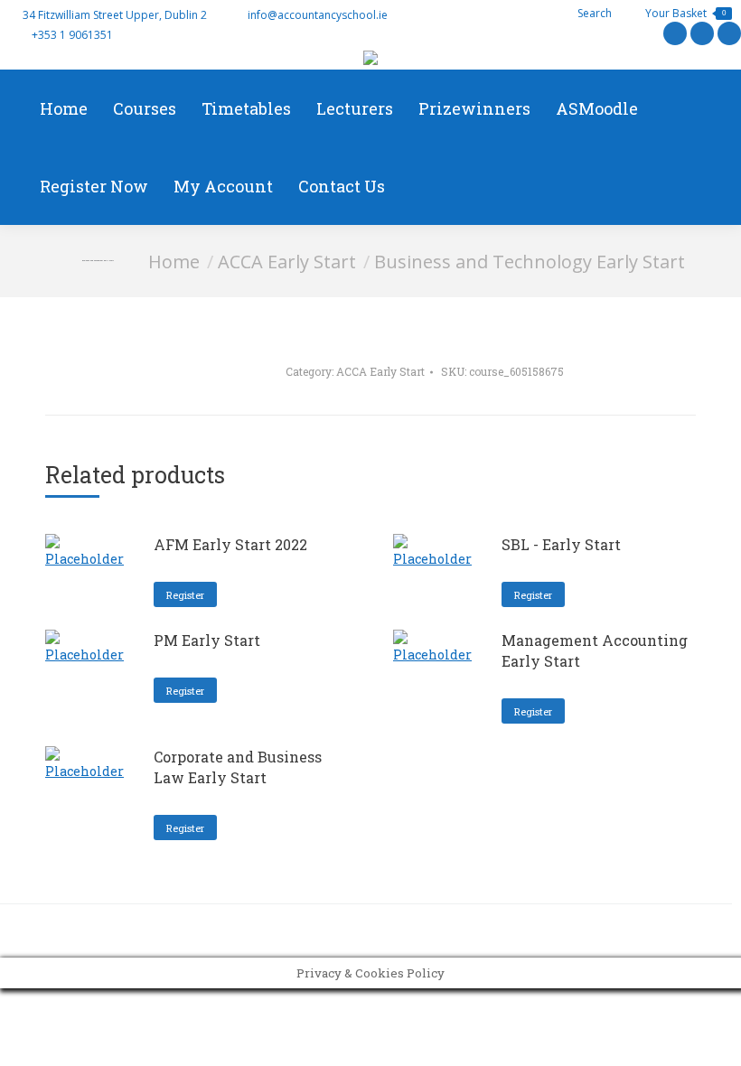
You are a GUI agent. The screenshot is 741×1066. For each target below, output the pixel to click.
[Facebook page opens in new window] (702, 33)
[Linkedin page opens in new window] (729, 33)
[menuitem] (64, 108)
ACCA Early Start (380, 371)
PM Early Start (207, 640)
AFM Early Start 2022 (230, 544)
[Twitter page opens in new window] (675, 33)
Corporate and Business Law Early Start (238, 767)
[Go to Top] (714, 1039)
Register (185, 595)
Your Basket (685, 13)
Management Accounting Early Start (595, 650)
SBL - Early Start (561, 544)
